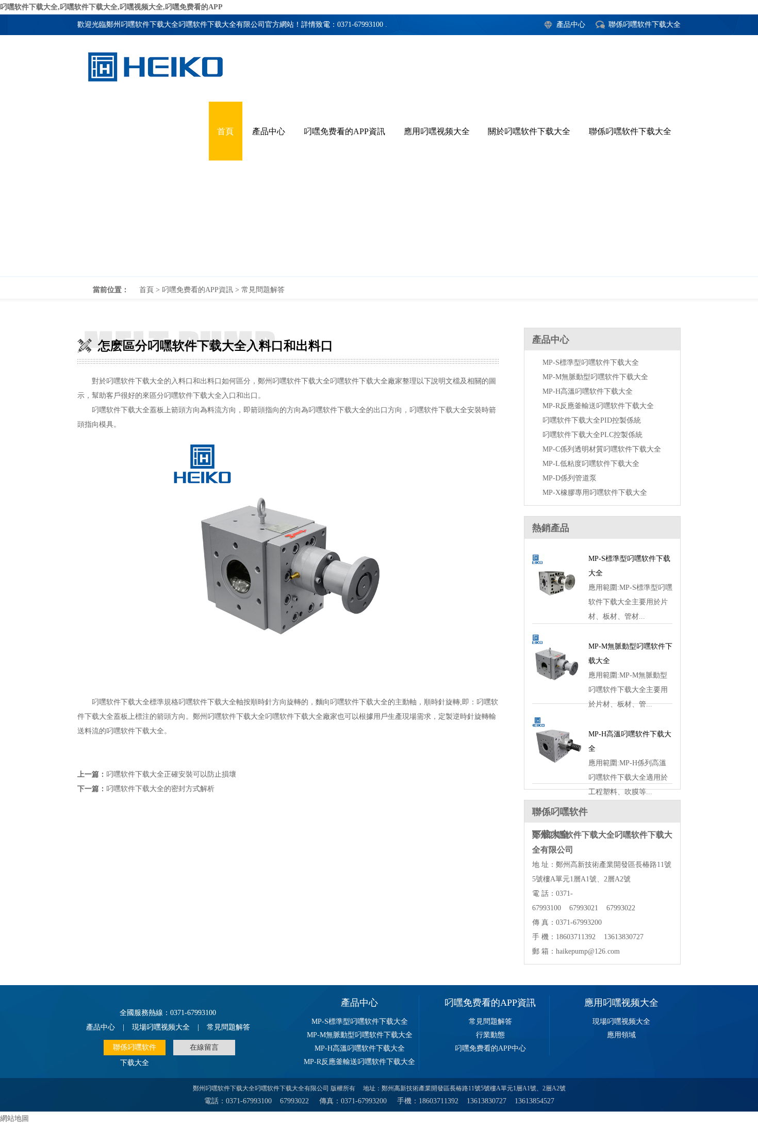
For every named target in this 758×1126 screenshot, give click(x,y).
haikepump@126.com (588, 951)
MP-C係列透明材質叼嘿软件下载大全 (601, 449)
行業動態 (490, 1035)
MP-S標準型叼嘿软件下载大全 (590, 362)
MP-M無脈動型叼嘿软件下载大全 (595, 377)
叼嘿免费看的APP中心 (490, 1048)
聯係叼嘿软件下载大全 (644, 24)
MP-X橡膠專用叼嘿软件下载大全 (594, 492)
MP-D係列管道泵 (569, 478)
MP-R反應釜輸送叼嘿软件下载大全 (598, 406)
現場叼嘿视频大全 (161, 1027)
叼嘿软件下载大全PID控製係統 (591, 420)
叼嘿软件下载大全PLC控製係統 (592, 435)
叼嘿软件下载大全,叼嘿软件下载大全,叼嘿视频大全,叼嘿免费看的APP (111, 7)
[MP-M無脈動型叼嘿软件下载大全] (556, 691)
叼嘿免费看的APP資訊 (197, 290)
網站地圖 (14, 1118)
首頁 (146, 290)
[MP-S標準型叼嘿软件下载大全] (556, 611)
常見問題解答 (263, 290)
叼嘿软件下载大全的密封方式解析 (160, 789)
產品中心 (570, 24)
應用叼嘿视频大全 (621, 1003)
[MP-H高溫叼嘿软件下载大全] (556, 771)
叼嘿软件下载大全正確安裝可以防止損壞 (171, 774)
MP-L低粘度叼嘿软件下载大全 (590, 464)
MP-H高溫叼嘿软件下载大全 (587, 391)
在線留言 (204, 1047)
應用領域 (621, 1035)
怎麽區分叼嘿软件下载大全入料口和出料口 (379, 185)
